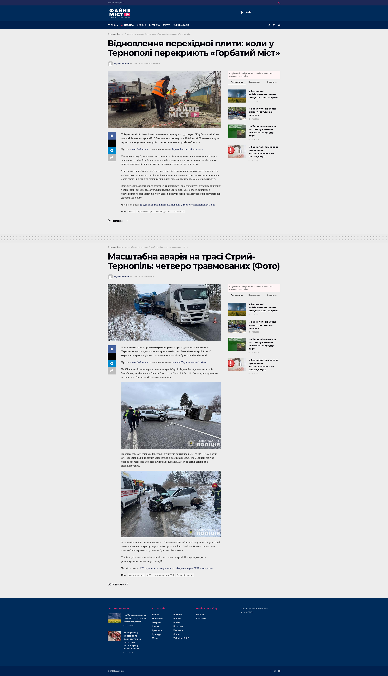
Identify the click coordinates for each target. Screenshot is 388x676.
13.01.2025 (138, 63)
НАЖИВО (129, 25)
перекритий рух (144, 212)
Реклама (178, 630)
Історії (155, 626)
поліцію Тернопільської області (190, 362)
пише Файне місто (140, 149)
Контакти (201, 618)
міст (131, 212)
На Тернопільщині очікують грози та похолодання (135, 618)
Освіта (176, 622)
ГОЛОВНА (113, 25)
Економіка (157, 618)
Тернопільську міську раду (187, 149)
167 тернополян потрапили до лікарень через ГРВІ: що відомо (176, 568)
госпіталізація (136, 575)
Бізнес (155, 614)
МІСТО (166, 25)
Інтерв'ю (156, 622)
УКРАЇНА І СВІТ (181, 25)
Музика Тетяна (121, 63)
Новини (120, 34)
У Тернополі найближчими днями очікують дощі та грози (264, 94)
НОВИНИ (141, 25)
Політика (178, 626)
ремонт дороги (163, 212)
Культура (157, 634)
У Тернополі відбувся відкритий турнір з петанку (262, 111)
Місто (149, 63)
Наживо (177, 614)
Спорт (176, 634)
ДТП (149, 575)
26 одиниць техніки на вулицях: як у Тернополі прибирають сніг (177, 204)
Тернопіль (179, 212)
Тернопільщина (184, 575)
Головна (111, 34)
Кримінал (157, 630)
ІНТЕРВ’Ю (154, 25)
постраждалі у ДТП (164, 575)
